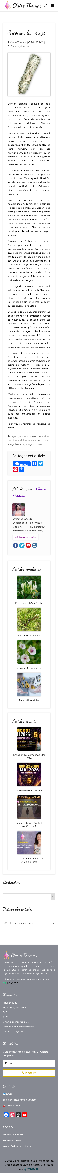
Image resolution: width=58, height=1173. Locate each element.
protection (43, 436)
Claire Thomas (18, 42)
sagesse (35, 440)
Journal (24, 46)
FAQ (5, 1012)
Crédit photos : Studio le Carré (22, 1165)
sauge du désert (35, 444)
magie (32, 436)
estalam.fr (25, 1146)
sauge (44, 440)
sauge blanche (16, 444)
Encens (15, 46)
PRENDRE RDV (11, 1003)
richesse (25, 440)
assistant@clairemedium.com (19, 1100)
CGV (5, 1017)
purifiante (13, 440)
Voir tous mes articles (25, 537)
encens (23, 436)
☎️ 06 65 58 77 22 (12, 1105)
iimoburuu (18, 1135)
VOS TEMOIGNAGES (14, 1008)
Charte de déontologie (16, 1022)
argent (14, 436)
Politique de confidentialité (18, 1027)
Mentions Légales (13, 1031)
